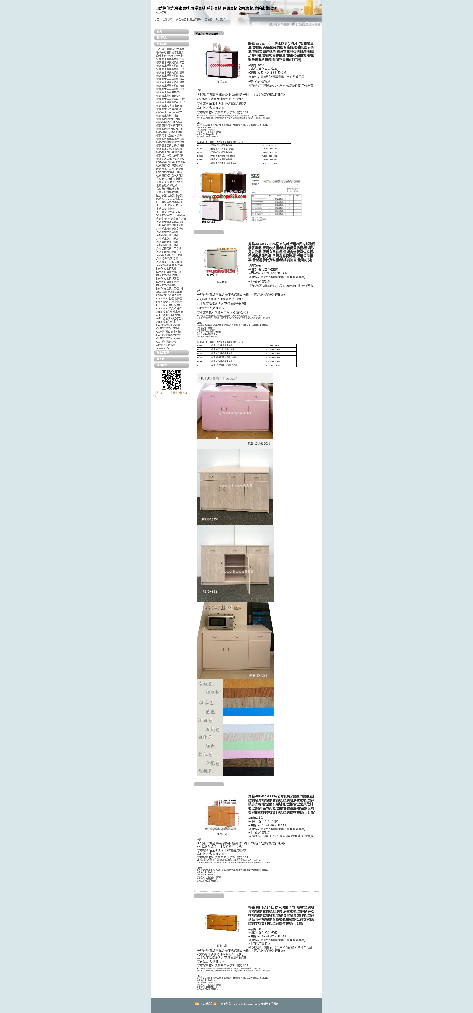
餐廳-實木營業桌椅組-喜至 (170, 62)
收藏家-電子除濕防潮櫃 (168, 295)
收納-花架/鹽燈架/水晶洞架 (170, 162)
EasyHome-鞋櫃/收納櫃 (169, 298)
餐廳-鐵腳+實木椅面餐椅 (169, 122)
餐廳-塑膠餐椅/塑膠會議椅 (170, 142)
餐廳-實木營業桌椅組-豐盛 (170, 82)
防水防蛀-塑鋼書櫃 (166, 285)
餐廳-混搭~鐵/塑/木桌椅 (169, 135)
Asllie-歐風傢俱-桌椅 (167, 321)
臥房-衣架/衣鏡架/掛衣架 (169, 195)
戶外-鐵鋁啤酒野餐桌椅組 (169, 225)
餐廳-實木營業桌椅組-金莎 (170, 59)
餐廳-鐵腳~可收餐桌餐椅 (169, 132)
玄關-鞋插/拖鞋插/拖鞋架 (169, 178)
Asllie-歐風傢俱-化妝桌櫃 (169, 311)
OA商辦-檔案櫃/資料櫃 (168, 331)
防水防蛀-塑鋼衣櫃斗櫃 (168, 272)
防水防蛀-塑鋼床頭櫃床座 (169, 288)
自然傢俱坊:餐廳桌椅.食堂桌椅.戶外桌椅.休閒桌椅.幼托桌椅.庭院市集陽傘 (216, 8)
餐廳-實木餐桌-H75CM (168, 92)
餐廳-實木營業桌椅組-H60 (170, 89)
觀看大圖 (222, 81)
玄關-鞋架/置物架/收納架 (169, 182)
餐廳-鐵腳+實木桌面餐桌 (169, 119)
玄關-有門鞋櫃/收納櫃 (167, 192)
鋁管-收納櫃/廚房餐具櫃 (169, 292)
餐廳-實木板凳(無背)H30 (169, 109)
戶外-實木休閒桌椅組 (167, 232)
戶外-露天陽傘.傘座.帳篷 (169, 255)
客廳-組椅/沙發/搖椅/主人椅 (171, 218)
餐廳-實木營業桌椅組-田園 (170, 65)
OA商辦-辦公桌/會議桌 (168, 338)
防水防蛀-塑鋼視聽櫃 (167, 278)
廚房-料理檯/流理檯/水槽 (169, 55)
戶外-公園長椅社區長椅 (168, 248)
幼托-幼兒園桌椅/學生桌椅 (170, 49)
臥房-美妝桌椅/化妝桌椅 (169, 202)
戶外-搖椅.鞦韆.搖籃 (167, 258)
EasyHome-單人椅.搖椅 (169, 308)
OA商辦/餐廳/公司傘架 (168, 335)
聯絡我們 (221, 19)
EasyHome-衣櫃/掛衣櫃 (169, 305)
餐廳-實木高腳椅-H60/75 (169, 112)
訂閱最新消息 (205, 1003)
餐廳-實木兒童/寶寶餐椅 (169, 149)
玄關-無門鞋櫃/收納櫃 (167, 188)
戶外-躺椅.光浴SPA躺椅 (169, 262)
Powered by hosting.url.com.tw (247, 1004)
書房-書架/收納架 (165, 208)
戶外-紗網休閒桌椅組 (167, 245)
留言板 (208, 19)
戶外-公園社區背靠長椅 (168, 252)
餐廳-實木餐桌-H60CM (168, 95)
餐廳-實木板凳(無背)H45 (169, 105)
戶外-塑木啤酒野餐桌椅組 (169, 228)
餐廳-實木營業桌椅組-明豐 (170, 72)
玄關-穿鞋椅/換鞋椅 (166, 185)
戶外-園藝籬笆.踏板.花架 (169, 265)
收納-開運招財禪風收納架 (169, 165)
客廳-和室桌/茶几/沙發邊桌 (170, 215)
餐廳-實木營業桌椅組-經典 (170, 79)
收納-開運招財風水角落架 (169, 175)
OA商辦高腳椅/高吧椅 (168, 325)
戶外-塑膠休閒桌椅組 (167, 242)
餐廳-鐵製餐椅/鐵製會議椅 (170, 139)
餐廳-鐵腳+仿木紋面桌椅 (169, 129)
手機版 (274, 1003)
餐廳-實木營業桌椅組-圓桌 (170, 85)
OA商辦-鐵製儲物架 (166, 341)
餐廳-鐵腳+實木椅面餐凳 (169, 125)
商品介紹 (181, 19)
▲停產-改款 (162, 348)
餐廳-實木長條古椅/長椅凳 (170, 145)
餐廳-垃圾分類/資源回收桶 (170, 159)
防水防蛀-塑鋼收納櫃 (207, 33)
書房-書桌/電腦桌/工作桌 (169, 205)
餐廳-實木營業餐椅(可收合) (170, 102)
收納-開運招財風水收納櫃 (169, 169)
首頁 (156, 19)
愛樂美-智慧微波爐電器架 (169, 52)
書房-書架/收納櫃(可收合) (169, 212)
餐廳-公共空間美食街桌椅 (169, 155)
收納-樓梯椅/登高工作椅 (169, 172)
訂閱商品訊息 (223, 1003)
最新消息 (167, 19)
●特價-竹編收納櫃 (165, 345)
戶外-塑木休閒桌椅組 (167, 238)
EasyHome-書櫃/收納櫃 (169, 301)
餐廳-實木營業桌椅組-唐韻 (170, 69)
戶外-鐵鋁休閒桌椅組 (167, 235)
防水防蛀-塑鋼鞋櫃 (166, 268)
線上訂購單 (195, 19)
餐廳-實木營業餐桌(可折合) (170, 99)
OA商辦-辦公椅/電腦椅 (168, 328)
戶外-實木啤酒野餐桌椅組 (169, 222)
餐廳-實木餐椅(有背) (167, 115)
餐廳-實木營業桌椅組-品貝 (170, 75)
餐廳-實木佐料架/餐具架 (169, 152)
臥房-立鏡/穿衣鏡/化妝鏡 (169, 198)
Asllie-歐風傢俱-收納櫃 (168, 315)
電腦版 (264, 1003)
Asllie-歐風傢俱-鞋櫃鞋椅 (169, 318)
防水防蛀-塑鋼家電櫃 (167, 282)
